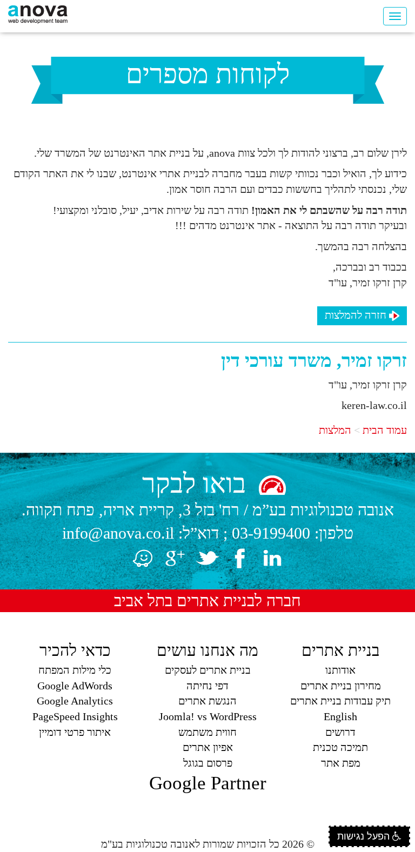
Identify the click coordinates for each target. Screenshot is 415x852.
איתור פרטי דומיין (75, 732)
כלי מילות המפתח (74, 670)
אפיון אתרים (208, 747)
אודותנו (340, 670)
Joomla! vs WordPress (208, 716)
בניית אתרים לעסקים (208, 670)
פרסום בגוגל (207, 763)
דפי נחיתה (207, 686)
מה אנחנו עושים (207, 650)
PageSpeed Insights (75, 716)
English (340, 716)
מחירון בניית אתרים (340, 686)
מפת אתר (340, 763)
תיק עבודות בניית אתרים (340, 701)
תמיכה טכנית (340, 747)
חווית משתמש (207, 732)
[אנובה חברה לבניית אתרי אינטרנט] (38, 13)
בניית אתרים (340, 650)
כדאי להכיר (75, 650)
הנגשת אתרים (207, 701)
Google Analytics (75, 701)
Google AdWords (74, 686)
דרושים (340, 732)
